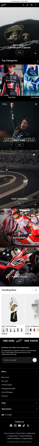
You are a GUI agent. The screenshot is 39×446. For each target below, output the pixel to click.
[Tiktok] (23, 425)
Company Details (27, 438)
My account (5, 377)
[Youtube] (19, 425)
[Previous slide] (34, 61)
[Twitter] (28, 425)
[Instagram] (15, 425)
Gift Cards (5, 396)
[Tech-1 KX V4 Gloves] (3, 330)
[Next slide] (37, 61)
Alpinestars (12, 442)
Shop (19, 52)
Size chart (5, 381)
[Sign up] (35, 360)
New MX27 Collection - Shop (19, 1)
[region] (19, 1)
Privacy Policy (20, 433)
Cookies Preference (25, 436)
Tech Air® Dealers (7, 392)
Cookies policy (13, 436)
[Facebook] (10, 425)
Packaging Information (8, 388)
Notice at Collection (14, 438)
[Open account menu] (27, 5)
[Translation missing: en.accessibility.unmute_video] (35, 53)
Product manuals (7, 385)
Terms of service (9, 433)
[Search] (23, 5)
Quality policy (31, 433)
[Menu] (36, 5)
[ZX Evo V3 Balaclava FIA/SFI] (27, 330)
